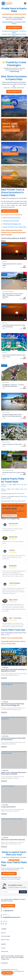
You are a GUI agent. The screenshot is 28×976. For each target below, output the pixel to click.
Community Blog (5, 936)
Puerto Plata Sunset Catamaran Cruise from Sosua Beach (13, 326)
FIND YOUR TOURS (8, 106)
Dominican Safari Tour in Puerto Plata (13, 472)
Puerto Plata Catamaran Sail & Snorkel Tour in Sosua (13, 355)
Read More (4, 678)
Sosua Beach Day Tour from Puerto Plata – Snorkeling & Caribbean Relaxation (12, 295)
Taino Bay (13, 87)
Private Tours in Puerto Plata (11, 233)
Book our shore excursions (10, 154)
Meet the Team (5, 939)
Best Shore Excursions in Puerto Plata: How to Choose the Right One (12, 704)
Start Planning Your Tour (9, 515)
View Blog (6, 634)
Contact (3, 948)
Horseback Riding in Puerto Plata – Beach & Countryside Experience (12, 415)
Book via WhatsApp (7, 972)
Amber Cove (7, 87)
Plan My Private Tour (14, 860)
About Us (3, 933)
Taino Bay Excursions (19, 493)
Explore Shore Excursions (9, 211)
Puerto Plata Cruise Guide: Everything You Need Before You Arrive (14, 670)
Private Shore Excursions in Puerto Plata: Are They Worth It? (13, 739)
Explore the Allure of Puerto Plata (12, 444)
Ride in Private (7, 177)
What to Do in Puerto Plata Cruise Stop (13, 840)
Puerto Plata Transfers (20, 501)
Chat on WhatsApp (8, 905)
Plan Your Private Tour (14, 91)
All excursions (20, 87)
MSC (13, 879)
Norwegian (17, 879)
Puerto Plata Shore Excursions (11, 230)
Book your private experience (11, 130)
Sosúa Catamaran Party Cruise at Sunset (12, 264)
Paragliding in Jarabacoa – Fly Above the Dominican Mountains (13, 385)
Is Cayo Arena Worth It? (8, 807)
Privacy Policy (4, 951)
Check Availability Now (14, 27)
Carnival (9, 879)
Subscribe (23, 892)
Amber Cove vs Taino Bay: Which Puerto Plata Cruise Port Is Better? (13, 773)
